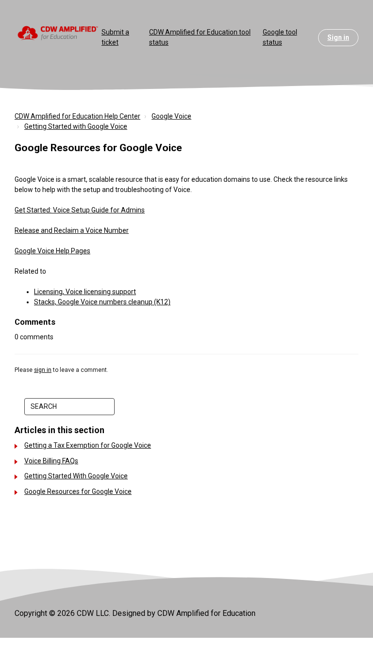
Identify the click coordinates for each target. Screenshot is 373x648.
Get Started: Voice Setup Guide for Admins (80, 210)
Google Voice (171, 116)
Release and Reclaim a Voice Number (72, 230)
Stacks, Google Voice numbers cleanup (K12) (102, 302)
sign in (42, 370)
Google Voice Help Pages (52, 251)
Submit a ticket (115, 37)
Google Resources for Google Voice (78, 491)
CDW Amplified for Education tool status (200, 37)
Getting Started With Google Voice (76, 476)
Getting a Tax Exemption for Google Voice (87, 445)
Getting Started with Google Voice (75, 126)
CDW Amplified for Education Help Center (77, 116)
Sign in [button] (338, 37)
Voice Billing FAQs (51, 461)
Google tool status (280, 37)
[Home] (58, 32)
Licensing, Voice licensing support (85, 292)
